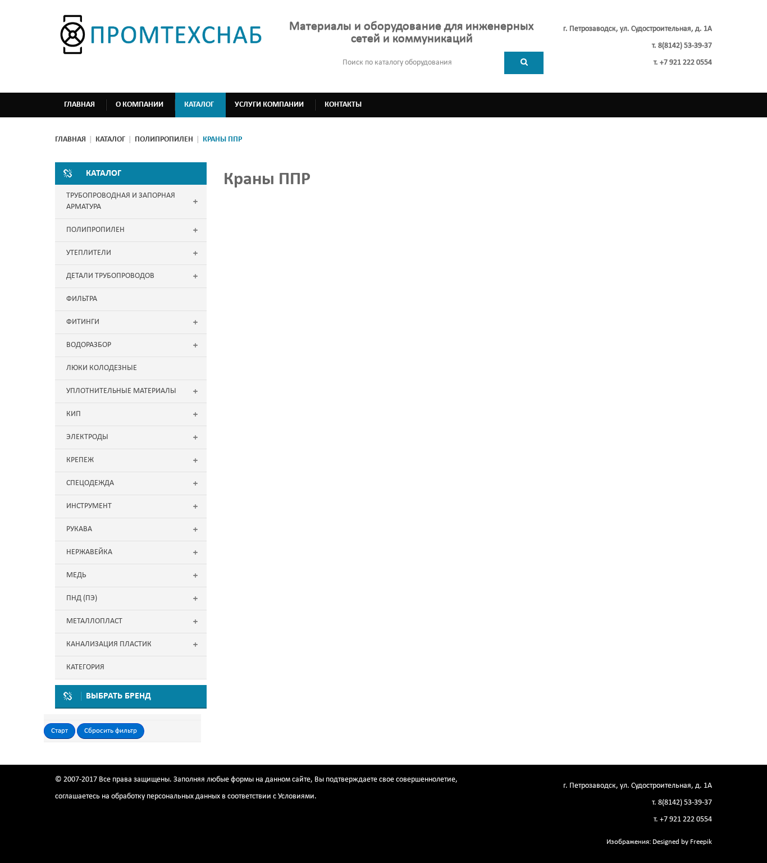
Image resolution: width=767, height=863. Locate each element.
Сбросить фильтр (110, 730)
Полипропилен (164, 139)
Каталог (110, 139)
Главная (70, 139)
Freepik (701, 842)
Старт (59, 730)
